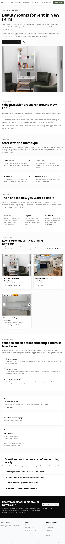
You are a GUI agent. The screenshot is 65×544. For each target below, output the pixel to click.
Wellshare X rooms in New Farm (13, 420)
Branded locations (51, 525)
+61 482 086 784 (46, 2)
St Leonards (49, 533)
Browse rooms (29, 525)
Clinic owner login (30, 530)
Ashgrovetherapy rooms (11, 438)
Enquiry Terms (60, 542)
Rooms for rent (15, 2)
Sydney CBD (49, 527)
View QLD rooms (8, 407)
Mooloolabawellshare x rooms (12, 445)
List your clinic (58, 2)
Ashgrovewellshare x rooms (12, 436)
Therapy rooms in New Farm (12, 423)
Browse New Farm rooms (10, 42)
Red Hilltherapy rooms (10, 441)
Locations (26, 2)
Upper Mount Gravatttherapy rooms (14, 443)
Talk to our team (30, 42)
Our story (35, 2)
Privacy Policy (44, 542)
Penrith (48, 535)
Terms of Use (52, 542)
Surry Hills (49, 530)
